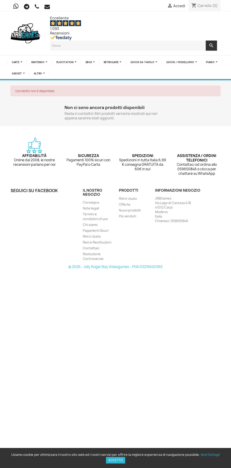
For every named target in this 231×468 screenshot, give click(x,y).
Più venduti (127, 216)
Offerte (124, 204)
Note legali (91, 208)
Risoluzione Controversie (93, 256)
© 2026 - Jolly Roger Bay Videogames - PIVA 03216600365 (115, 266)
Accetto (116, 460)
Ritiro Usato (92, 236)
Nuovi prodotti (130, 210)
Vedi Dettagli (210, 454)
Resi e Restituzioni (97, 242)
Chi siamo (90, 225)
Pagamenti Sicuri (96, 230)
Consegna (91, 202)
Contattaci (91, 248)
